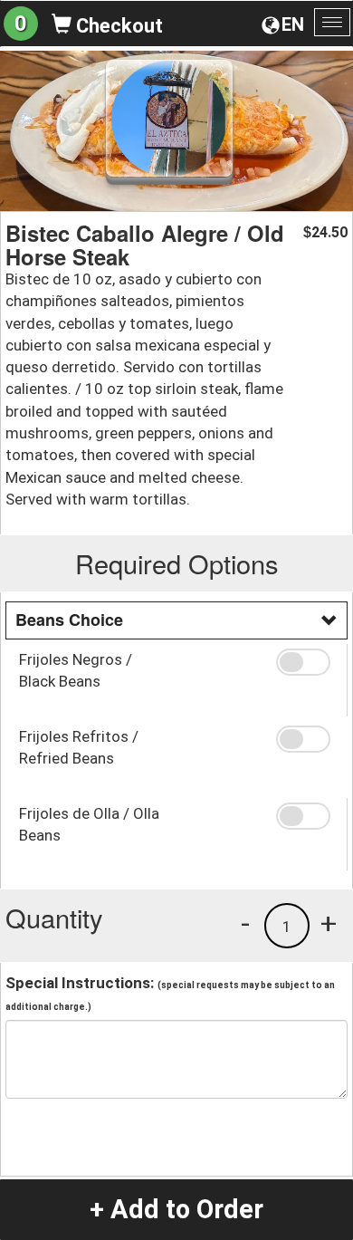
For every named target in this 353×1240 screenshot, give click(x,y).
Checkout (117, 25)
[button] (305, 662)
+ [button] (328, 923)
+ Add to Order (176, 1209)
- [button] (245, 923)
